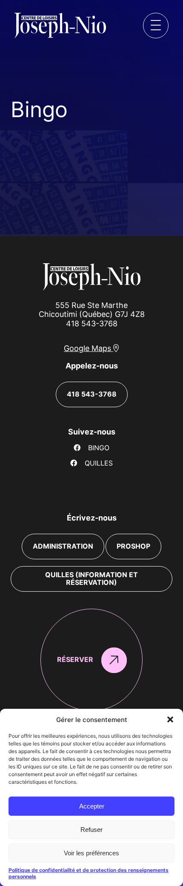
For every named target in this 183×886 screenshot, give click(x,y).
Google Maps (88, 348)
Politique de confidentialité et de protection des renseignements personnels (89, 873)
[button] (170, 719)
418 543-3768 (91, 323)
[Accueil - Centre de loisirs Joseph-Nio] (37, 25)
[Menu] (156, 25)
